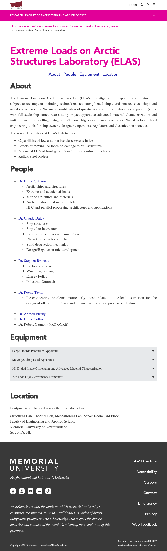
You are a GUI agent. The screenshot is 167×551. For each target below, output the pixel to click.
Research (16, 15)
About (54, 74)
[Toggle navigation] (154, 5)
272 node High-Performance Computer (83, 377)
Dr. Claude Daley (31, 218)
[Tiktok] (48, 491)
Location (110, 74)
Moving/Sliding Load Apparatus (83, 359)
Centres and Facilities (29, 26)
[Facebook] (13, 491)
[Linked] (39, 491)
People (69, 74)
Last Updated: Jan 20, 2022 (143, 541)
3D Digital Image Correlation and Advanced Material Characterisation (83, 368)
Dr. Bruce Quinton (32, 181)
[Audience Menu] (141, 5)
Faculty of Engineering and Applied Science (55, 15)
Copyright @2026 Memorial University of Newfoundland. (39, 545)
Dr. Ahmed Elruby (32, 313)
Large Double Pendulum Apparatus (83, 351)
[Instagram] (22, 491)
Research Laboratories (57, 26)
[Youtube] (30, 491)
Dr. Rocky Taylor (31, 292)
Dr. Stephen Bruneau (33, 260)
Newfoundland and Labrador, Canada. (137, 545)
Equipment (89, 74)
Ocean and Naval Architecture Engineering (95, 26)
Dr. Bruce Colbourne (33, 318)
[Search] (148, 5)
